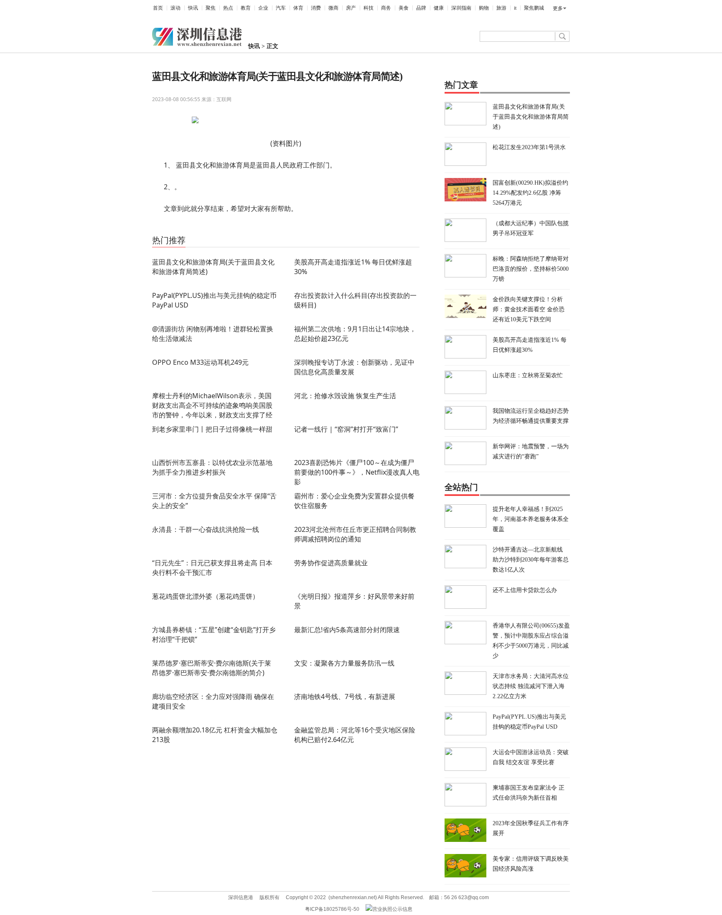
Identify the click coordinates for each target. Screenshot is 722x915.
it (515, 8)
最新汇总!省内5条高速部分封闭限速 (347, 629)
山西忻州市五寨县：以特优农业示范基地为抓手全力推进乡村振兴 (212, 467)
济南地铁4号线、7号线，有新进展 (344, 696)
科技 (369, 8)
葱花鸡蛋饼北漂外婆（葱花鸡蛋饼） (205, 596)
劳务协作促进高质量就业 (331, 562)
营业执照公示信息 (392, 909)
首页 (158, 8)
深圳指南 (461, 8)
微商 (333, 8)
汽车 (281, 8)
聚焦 (211, 8)
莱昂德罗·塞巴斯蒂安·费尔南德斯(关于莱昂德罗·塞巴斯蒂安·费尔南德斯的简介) (211, 667)
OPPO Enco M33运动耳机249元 (200, 362)
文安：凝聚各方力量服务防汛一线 (344, 663)
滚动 (175, 8)
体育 (298, 8)
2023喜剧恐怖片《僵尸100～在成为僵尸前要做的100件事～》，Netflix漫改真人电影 (356, 472)
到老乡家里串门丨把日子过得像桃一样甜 (212, 429)
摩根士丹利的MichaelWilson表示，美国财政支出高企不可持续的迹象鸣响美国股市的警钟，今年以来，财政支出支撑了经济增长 (212, 410)
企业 (263, 8)
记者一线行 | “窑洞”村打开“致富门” (346, 429)
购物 (484, 8)
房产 (351, 8)
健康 (439, 8)
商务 (386, 8)
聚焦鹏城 (534, 8)
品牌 (421, 8)
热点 (228, 8)
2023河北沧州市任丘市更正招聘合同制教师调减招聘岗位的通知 (355, 534)
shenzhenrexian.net (352, 897)
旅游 (501, 8)
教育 (246, 8)
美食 (404, 8)
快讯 (193, 8)
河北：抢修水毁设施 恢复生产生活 (345, 395)
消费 (316, 8)
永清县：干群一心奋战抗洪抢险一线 (205, 529)
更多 (558, 8)
